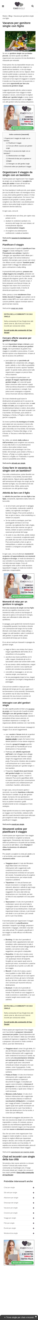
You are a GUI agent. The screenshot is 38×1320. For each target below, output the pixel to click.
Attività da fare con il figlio (15, 156)
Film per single (9, 1223)
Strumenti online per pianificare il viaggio (17, 166)
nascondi (25, 134)
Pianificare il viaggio (13, 143)
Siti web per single (10, 1192)
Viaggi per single (10, 1218)
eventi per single (17, 824)
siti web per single (18, 463)
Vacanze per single (11, 1208)
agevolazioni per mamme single (22, 1152)
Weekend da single (11, 1233)
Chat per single (9, 1187)
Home (5, 16)
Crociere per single (11, 1213)
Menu (3, 6)
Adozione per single (11, 1198)
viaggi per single (17, 308)
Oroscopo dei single (11, 1203)
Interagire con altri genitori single (18, 164)
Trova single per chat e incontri (20, 1317)
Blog (10, 16)
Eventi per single (10, 1228)
